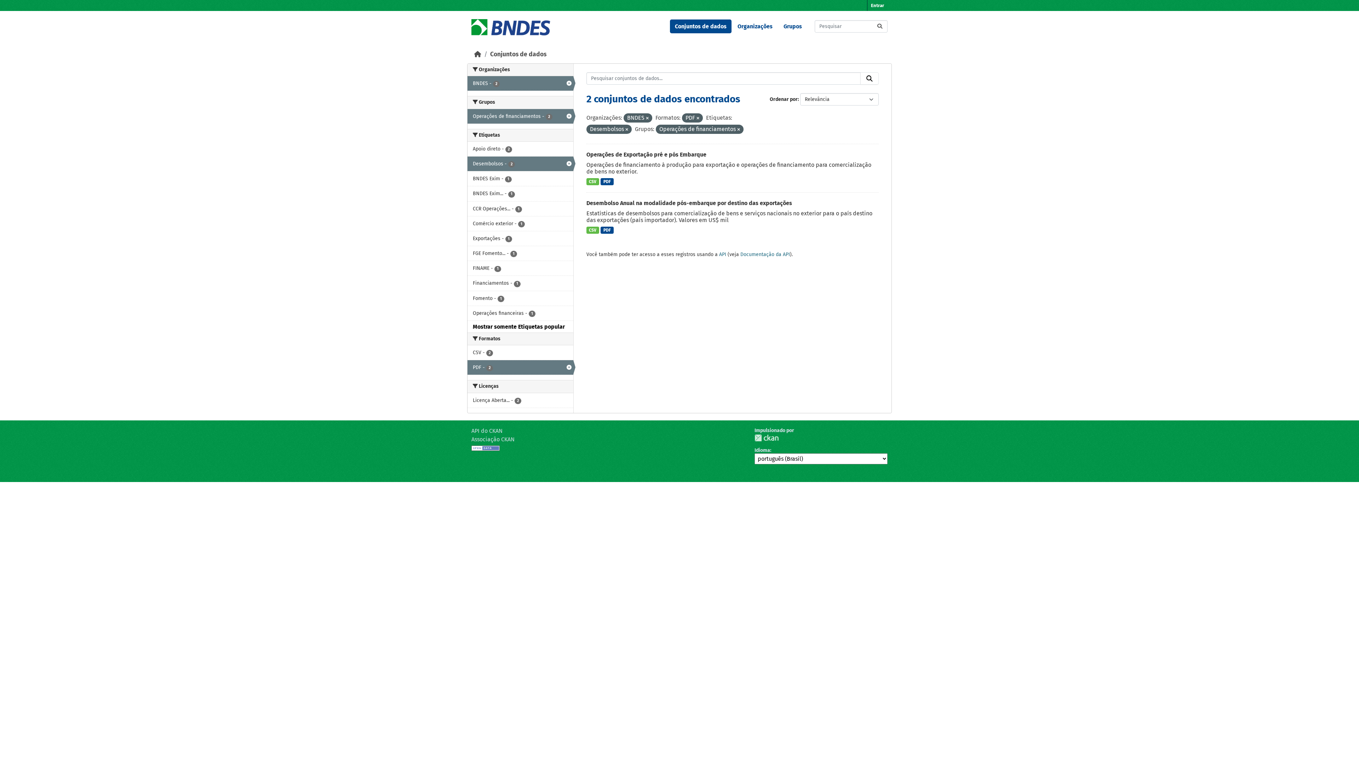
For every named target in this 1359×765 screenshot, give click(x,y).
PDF (607, 181)
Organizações (755, 26)
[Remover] (647, 118)
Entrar (877, 5)
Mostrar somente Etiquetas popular (519, 326)
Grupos (793, 26)
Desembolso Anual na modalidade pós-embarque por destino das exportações (689, 203)
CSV (592, 181)
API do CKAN (487, 430)
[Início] (477, 54)
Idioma (762, 450)
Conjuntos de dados (701, 26)
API (722, 254)
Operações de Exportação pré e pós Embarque (646, 154)
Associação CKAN (493, 439)
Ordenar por (784, 99)
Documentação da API (765, 254)
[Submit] (880, 26)
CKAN (767, 438)
